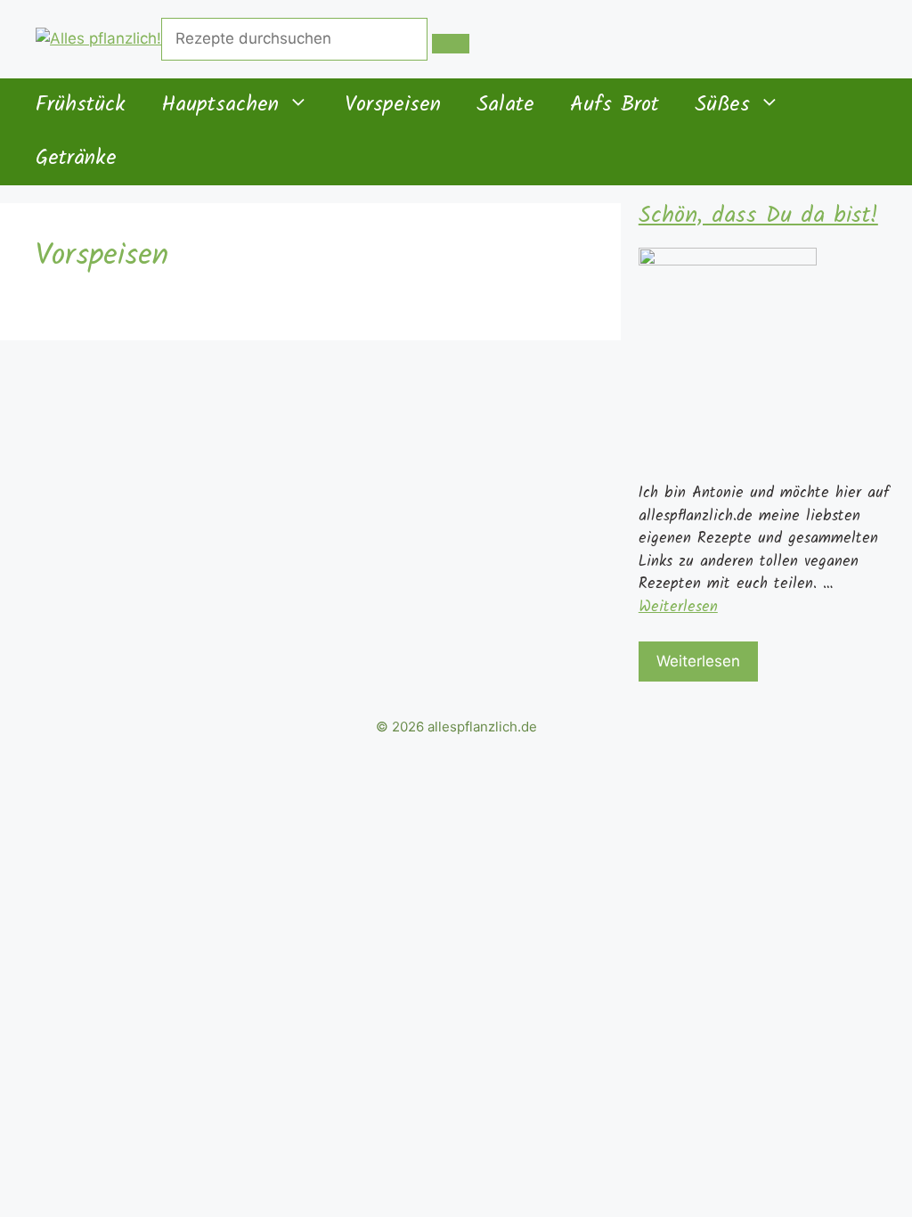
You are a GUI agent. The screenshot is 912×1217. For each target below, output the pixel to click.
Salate (505, 105)
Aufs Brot (614, 105)
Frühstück (81, 105)
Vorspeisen (393, 105)
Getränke (76, 159)
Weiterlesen (678, 607)
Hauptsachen (220, 105)
